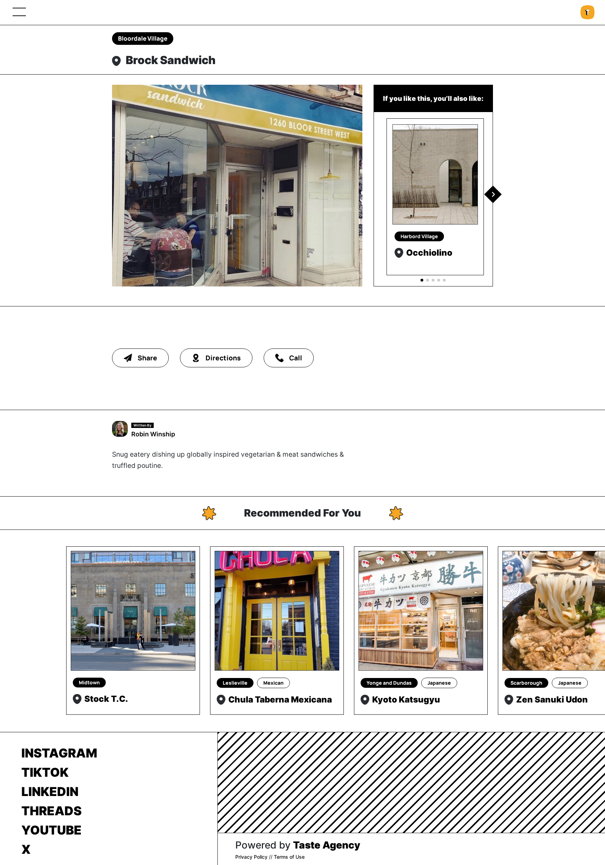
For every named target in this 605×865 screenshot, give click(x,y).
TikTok (45, 772)
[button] (493, 194)
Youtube (51, 830)
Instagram (59, 753)
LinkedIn (49, 791)
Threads (51, 811)
